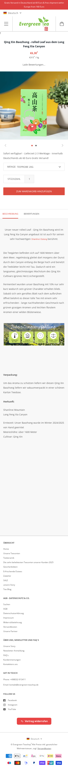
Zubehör (7, 575)
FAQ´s (6, 655)
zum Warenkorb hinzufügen (34, 191)
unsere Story (9, 584)
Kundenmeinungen (12, 659)
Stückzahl (14, 178)
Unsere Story (9, 646)
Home (6, 549)
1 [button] (32, 145)
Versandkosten (10, 626)
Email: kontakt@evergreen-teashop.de (20, 684)
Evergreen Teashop (22, 744)
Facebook (12, 700)
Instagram (12, 704)
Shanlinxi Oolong (39, 239)
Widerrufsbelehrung (12, 622)
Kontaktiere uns (10, 664)
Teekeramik (8, 557)
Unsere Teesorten (11, 553)
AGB (5, 608)
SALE (5, 580)
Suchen (6, 604)
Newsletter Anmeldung (13, 650)
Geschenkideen (10, 566)
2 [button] (36, 145)
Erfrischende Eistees (12, 571)
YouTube (12, 709)
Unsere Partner (10, 631)
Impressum (8, 617)
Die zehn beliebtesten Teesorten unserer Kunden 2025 (28, 562)
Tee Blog (7, 589)
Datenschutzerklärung (13, 613)
